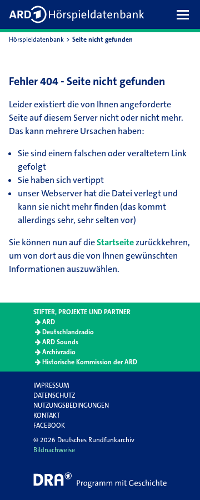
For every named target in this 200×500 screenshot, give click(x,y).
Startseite (115, 242)
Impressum (51, 385)
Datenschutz (54, 395)
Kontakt (46, 415)
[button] (185, 14)
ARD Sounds (60, 342)
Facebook (49, 425)
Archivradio (59, 352)
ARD (48, 322)
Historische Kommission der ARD (89, 362)
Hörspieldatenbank (36, 39)
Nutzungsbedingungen (71, 405)
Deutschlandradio (68, 332)
